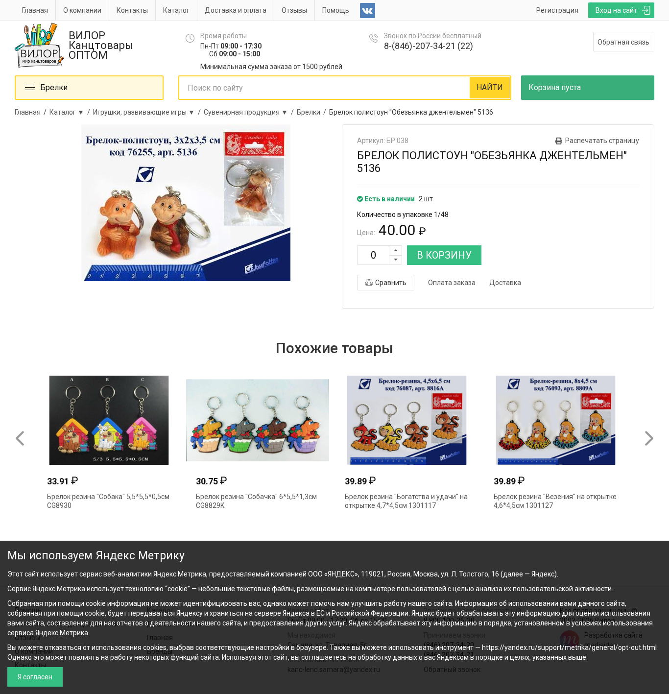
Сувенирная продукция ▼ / (250, 112)
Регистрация (557, 10)
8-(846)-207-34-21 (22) (428, 46)
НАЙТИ (490, 87)
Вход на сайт (616, 10)
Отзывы (294, 10)
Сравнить (390, 283)
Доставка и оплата (235, 10)
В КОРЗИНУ (444, 255)
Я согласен (35, 677)
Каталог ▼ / (71, 112)
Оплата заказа (452, 283)
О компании (82, 10)
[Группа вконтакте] (367, 10)
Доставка (505, 283)
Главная (35, 10)
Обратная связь (623, 42)
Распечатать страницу (602, 140)
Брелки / (313, 112)
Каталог (176, 10)
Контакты (132, 10)
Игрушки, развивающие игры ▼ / (148, 112)
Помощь (335, 10)
